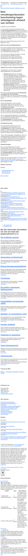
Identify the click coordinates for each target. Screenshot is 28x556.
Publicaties (17, 8)
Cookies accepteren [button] (6, 467)
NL (25, 4)
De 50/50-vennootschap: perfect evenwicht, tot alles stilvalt (12, 212)
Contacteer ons (8, 226)
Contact (23, 8)
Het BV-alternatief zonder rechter (15, 214)
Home (2, 8)
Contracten (5, 278)
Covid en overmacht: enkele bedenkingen (12, 429)
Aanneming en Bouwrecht (12, 257)
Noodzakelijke (6, 482)
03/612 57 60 (5, 4)
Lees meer (3, 263)
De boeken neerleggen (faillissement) (10, 288)
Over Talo (6, 8)
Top (2, 554)
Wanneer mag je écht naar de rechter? (17, 218)
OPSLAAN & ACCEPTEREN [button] (8, 553)
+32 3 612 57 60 (5, 171)
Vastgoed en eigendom (10, 335)
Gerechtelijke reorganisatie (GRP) (10, 407)
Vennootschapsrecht (9, 345)
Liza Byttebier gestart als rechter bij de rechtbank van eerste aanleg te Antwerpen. (13, 433)
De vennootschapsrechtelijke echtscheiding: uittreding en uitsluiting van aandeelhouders (12, 205)
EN (1, 5)
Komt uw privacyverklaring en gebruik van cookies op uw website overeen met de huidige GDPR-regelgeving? (14, 438)
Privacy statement (18, 444)
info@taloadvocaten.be (17, 4)
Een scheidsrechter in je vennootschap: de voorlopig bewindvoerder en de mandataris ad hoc (14, 198)
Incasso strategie (8, 324)
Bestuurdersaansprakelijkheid (13, 266)
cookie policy (4, 445)
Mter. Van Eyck (4, 175)
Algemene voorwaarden (15, 445)
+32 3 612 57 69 (5, 173)
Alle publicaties (8, 225)
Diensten (11, 8)
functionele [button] (3, 528)
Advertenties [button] (4, 545)
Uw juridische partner (10, 237)
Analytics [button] (3, 536)
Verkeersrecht (6, 356)
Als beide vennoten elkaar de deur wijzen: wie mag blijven (13, 201)
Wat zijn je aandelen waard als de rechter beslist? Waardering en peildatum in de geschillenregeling (13, 194)
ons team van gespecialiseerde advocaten (12, 159)
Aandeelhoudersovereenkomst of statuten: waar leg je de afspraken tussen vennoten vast (14, 209)
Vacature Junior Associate (7, 426)
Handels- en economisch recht (14, 314)
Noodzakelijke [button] (4, 481)
